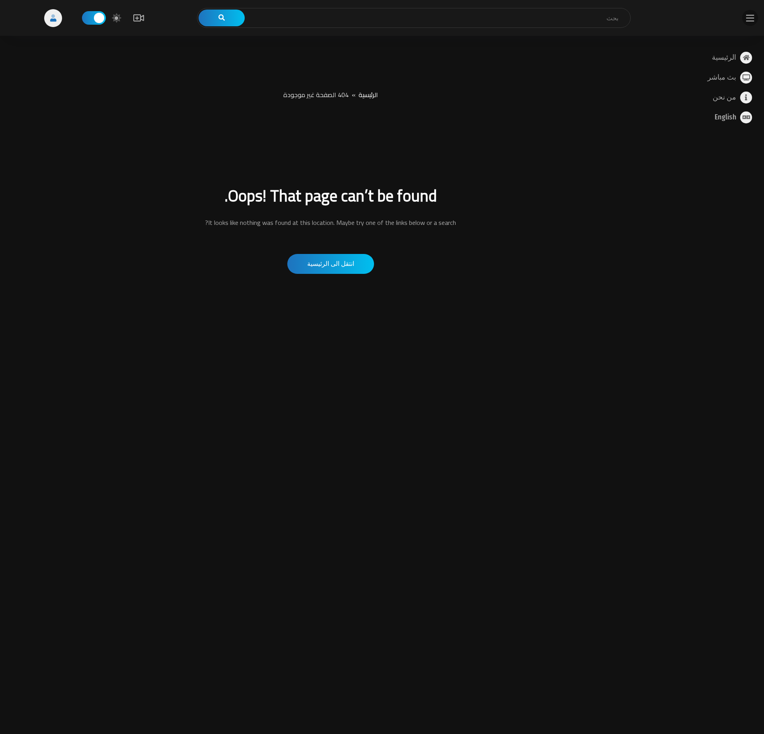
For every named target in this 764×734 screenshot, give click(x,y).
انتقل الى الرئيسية (330, 263)
